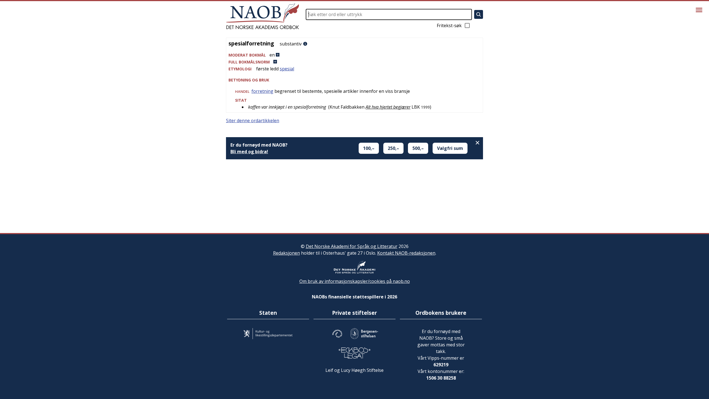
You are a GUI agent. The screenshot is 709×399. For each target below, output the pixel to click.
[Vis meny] (699, 10)
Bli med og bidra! (249, 152)
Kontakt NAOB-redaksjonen (406, 253)
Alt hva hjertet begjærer (388, 107)
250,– (393, 148)
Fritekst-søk (449, 25)
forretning (262, 91)
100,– (368, 148)
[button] (354, 55)
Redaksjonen (286, 253)
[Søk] (478, 14)
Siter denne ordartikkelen (252, 120)
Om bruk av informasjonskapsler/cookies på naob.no (354, 281)
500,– (418, 148)
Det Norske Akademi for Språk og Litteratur (351, 246)
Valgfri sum (450, 148)
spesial (287, 69)
